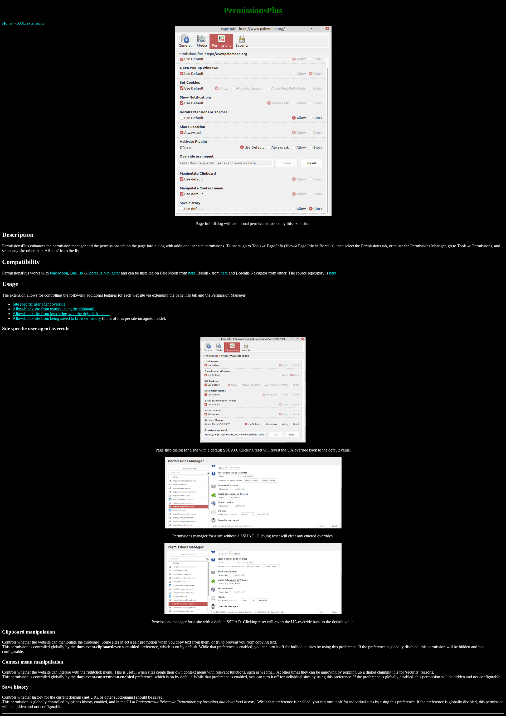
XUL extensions (30, 23)
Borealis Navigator (104, 273)
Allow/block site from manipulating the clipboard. (54, 309)
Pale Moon (59, 273)
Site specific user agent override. (39, 304)
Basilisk (76, 273)
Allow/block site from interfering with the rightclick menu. (61, 313)
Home (7, 23)
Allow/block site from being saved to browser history (57, 318)
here (191, 273)
